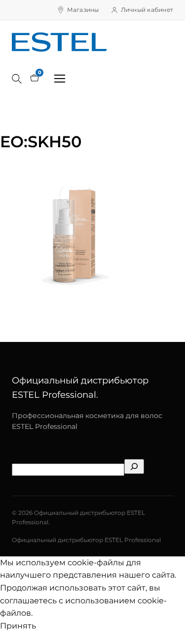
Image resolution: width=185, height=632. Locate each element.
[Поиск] (17, 79)
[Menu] (59, 78)
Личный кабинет (147, 9)
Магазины (83, 9)
